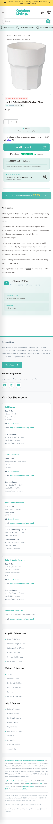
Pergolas (10, 692)
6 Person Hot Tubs (13, 653)
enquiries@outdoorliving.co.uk (22, 428)
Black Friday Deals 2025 (22, 35)
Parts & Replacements (14, 696)
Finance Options (13, 714)
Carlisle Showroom (12, 455)
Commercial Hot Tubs (15, 657)
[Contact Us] (42, 12)
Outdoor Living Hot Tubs (16, 644)
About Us (10, 736)
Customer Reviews (13, 745)
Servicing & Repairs (14, 718)
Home (9, 35)
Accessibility (11, 749)
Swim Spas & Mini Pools (15, 648)
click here (25, 789)
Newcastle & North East (14, 611)
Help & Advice (12, 723)
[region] (26, 66)
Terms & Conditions (10, 809)
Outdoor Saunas (13, 679)
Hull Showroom (11, 407)
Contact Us (11, 740)
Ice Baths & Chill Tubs (14, 683)
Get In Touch (10, 365)
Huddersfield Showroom (14, 503)
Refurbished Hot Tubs (14, 661)
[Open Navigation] (3, 12)
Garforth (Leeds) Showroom (15, 560)
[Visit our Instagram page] (11, 385)
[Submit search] (48, 21)
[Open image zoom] (26, 66)
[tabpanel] (26, 66)
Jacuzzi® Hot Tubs (13, 639)
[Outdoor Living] (23, 12)
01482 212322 (13, 424)
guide (28, 269)
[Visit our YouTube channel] (18, 385)
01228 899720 (13, 471)
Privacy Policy (21, 809)
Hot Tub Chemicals (14, 688)
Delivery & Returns (13, 709)
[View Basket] (49, 12)
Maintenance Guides (14, 731)
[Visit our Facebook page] (4, 385)
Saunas (9, 674)
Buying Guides (12, 727)
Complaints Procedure (33, 809)
